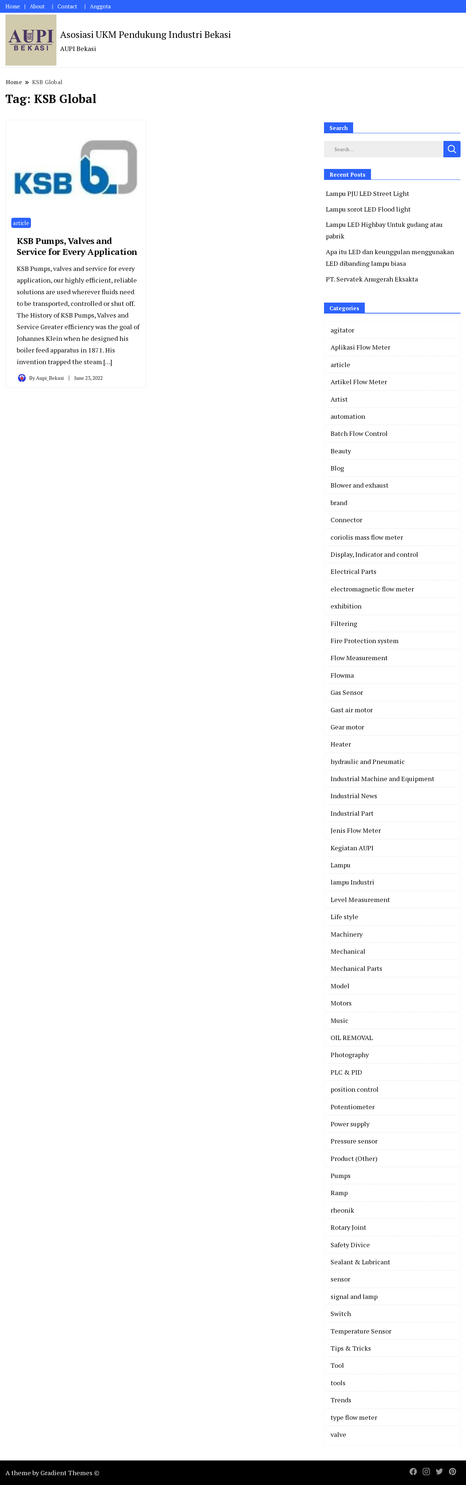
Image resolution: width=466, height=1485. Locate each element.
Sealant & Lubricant (360, 1261)
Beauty (341, 450)
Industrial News (354, 795)
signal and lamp (354, 1296)
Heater (341, 744)
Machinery (347, 934)
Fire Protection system (365, 640)
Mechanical (348, 951)
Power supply (350, 1123)
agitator (342, 330)
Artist (339, 399)
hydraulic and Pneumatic (368, 761)
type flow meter (354, 1417)
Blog (337, 468)
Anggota (100, 6)
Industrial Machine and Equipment (382, 778)
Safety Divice (350, 1244)
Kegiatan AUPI (352, 847)
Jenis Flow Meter (356, 830)
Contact (67, 6)
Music (339, 1020)
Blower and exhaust (359, 485)
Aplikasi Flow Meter (360, 347)
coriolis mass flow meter (367, 537)
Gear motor (347, 726)
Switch (341, 1313)
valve (338, 1434)
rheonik (342, 1210)
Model (340, 985)
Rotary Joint (348, 1227)
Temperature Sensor (361, 1331)
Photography (350, 1054)
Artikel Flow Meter (359, 381)
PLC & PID (346, 1072)
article (21, 223)
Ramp (339, 1192)
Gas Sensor (347, 692)
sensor (340, 1279)
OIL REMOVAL (352, 1037)
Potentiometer (353, 1106)
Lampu (341, 864)
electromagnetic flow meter (372, 588)
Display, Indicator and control (374, 554)
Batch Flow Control (359, 433)
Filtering (344, 623)
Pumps (341, 1175)
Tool (337, 1365)
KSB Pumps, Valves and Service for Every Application (77, 246)
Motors (341, 1002)
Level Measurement (360, 899)
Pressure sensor (354, 1141)
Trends (341, 1399)
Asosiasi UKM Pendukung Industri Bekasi (145, 34)
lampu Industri (352, 882)
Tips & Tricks (351, 1348)
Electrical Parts (353, 571)
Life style (344, 916)
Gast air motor (352, 709)
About (37, 6)
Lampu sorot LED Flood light (368, 209)
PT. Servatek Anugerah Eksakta (372, 279)
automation (348, 416)
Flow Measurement (359, 657)
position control (355, 1089)
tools (338, 1382)
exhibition (346, 606)
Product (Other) (354, 1158)
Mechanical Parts (356, 968)
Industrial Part (352, 813)
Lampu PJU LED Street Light (367, 193)
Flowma (342, 675)
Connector (346, 519)
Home (12, 6)
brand (339, 502)
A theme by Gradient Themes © (52, 1472)
